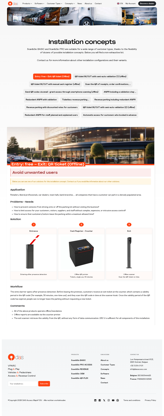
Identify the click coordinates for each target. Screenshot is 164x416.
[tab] (52, 76)
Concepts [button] (69, 3)
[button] (120, 3)
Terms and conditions (131, 400)
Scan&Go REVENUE (79, 369)
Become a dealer (147, 3)
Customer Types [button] (53, 3)
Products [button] (26, 3)
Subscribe (44, 384)
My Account (131, 3)
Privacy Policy (150, 400)
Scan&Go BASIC (78, 360)
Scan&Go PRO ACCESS (81, 365)
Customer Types (108, 365)
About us (88, 3)
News (79, 3)
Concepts (105, 369)
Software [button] (39, 3)
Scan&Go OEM (77, 374)
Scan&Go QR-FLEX (79, 378)
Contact (98, 3)
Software (105, 374)
